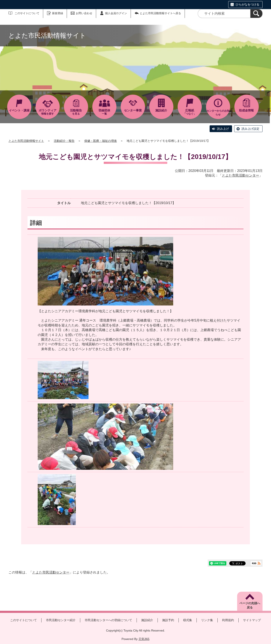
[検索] (256, 13)
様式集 (187, 620)
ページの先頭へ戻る (249, 605)
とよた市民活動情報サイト (26, 140)
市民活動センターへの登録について (108, 620)
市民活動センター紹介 (61, 620)
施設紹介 (147, 620)
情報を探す (48, 112)
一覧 (104, 112)
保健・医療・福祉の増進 (100, 140)
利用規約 (228, 620)
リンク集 (207, 620)
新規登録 (57, 13)
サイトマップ (252, 620)
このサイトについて (27, 13)
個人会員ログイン (116, 13)
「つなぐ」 (189, 112)
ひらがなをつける (247, 4)
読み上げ (223, 128)
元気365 (143, 639)
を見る (76, 112)
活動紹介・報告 (64, 140)
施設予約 (168, 620)
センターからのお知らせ (218, 112)
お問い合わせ (84, 13)
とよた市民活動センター (240, 175)
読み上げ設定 (250, 128)
